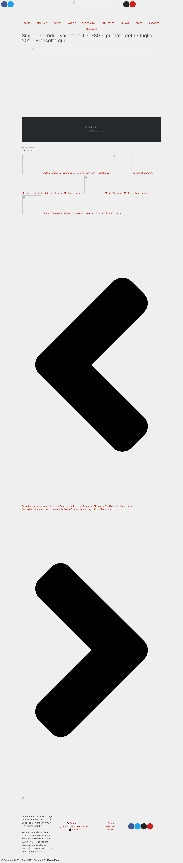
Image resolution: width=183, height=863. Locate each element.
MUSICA (125, 23)
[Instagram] (126, 4)
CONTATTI (91, 29)
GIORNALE (42, 23)
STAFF (139, 23)
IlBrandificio (53, 860)
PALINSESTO (107, 23)
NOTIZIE (72, 23)
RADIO (27, 23)
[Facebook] (4, 4)
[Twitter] (10, 4)
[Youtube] (132, 4)
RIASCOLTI (154, 23)
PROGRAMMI (88, 23)
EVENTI (57, 23)
